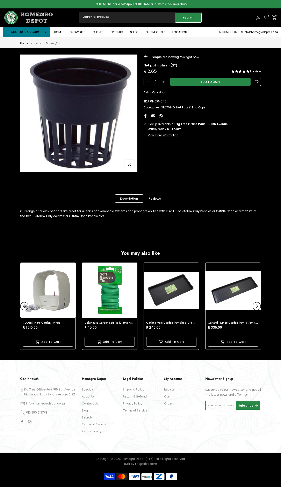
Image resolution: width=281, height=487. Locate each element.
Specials (88, 390)
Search (87, 418)
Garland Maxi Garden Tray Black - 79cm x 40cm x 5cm (179, 323)
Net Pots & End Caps (191, 107)
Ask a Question (155, 92)
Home (24, 43)
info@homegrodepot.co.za (261, 32)
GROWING (168, 107)
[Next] (257, 306)
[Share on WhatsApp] (161, 116)
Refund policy (91, 431)
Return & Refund (135, 397)
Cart (167, 397)
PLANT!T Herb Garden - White (41, 323)
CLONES (98, 32)
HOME (58, 32)
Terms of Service (94, 424)
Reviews (155, 198)
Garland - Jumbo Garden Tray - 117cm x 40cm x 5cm (239, 323)
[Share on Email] (153, 116)
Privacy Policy (132, 404)
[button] (240, 71)
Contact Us (90, 404)
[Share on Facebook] (145, 116)
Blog (85, 411)
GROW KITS (77, 32)
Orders (169, 404)
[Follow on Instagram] (30, 421)
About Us (88, 397)
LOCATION (179, 32)
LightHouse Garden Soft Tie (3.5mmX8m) (110, 323)
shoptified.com (146, 464)
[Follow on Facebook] (22, 421)
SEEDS (134, 32)
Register (170, 390)
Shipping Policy (133, 390)
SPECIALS (117, 32)
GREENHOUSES (155, 32)
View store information (163, 135)
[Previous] (24, 306)
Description (129, 198)
